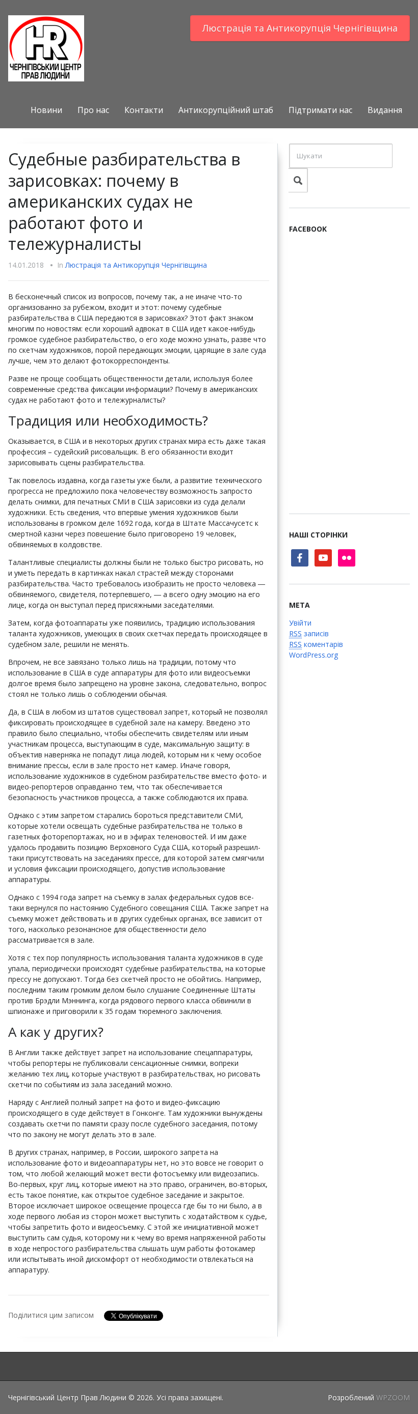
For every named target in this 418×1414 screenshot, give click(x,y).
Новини (46, 110)
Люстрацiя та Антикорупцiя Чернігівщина (300, 28)
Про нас (93, 110)
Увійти (300, 623)
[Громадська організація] (46, 47)
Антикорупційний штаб (225, 110)
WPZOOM (393, 1397)
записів (309, 633)
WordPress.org (313, 655)
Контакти (143, 110)
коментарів (316, 644)
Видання (385, 110)
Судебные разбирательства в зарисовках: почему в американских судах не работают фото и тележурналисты (124, 201)
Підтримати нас (320, 110)
